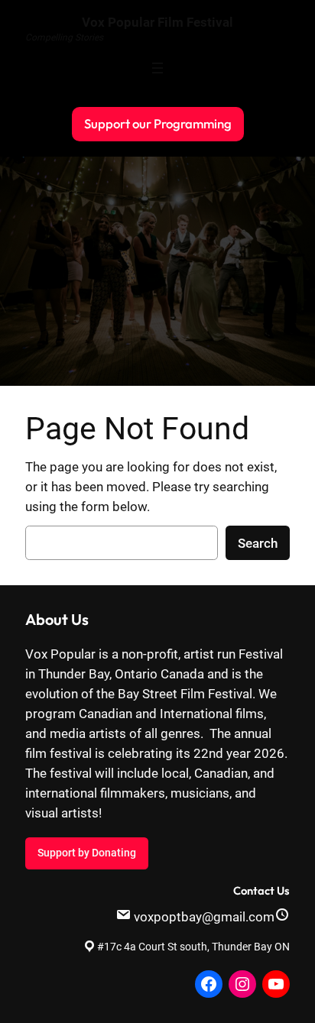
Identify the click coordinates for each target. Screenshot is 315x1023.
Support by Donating (86, 853)
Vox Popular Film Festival (157, 22)
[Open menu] (157, 68)
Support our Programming (158, 123)
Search (258, 543)
